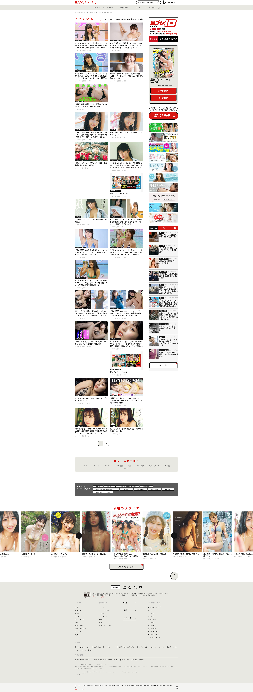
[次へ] (174, 535)
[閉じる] (177, 687)
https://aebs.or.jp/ (98, 597)
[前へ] (79, 535)
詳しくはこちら (80, 689)
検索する (158, 2)
